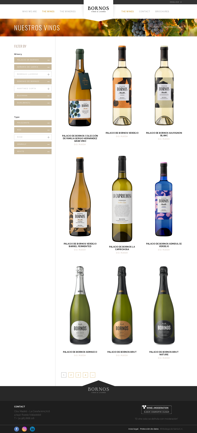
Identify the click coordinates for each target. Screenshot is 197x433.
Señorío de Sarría (27, 67)
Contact (144, 11)
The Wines (48, 11)
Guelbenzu (23, 103)
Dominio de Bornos (28, 81)
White (20, 151)
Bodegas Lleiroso (27, 74)
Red (19, 130)
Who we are (29, 11)
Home (156, 27)
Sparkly (21, 144)
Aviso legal (133, 429)
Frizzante (23, 123)
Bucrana (22, 96)
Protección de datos (149, 429)
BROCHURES (162, 11)
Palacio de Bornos (28, 60)
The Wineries (68, 11)
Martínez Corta (26, 88)
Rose (20, 137)
